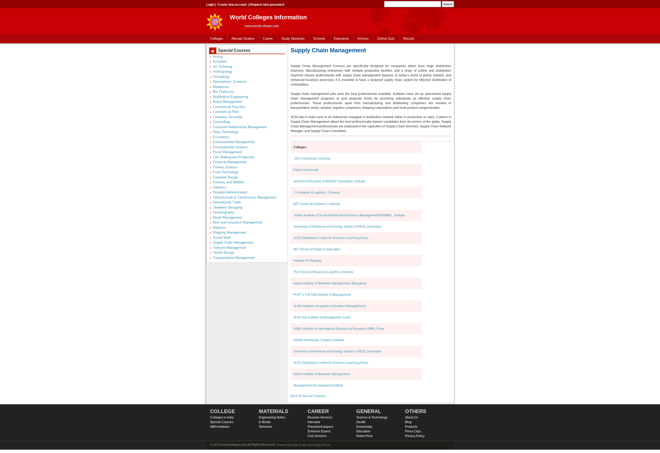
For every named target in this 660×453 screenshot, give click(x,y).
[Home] (214, 20)
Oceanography (224, 212)
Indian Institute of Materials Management (321, 374)
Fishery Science (225, 167)
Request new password (267, 4)
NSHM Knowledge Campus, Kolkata (318, 340)
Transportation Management (234, 258)
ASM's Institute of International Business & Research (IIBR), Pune (338, 329)
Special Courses (221, 422)
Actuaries (220, 61)
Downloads (364, 427)
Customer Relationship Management (240, 127)
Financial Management (230, 162)
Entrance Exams (319, 431)
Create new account (232, 4)
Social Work (222, 238)
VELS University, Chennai (311, 158)
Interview (314, 422)
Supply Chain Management (233, 242)
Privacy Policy (415, 436)
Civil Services (317, 436)
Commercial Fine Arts (229, 107)
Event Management (227, 152)
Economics (221, 137)
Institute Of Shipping (307, 260)
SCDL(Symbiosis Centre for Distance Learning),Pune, (331, 238)
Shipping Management (229, 232)
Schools (317, 39)
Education (339, 39)
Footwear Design (225, 177)
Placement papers (320, 427)
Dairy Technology (226, 132)
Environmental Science (230, 147)
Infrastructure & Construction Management (244, 197)
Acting (217, 57)
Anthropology (223, 71)
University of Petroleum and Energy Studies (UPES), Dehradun (337, 226)
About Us (411, 417)
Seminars (265, 427)
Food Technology (225, 172)
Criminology (221, 122)
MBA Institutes (220, 427)
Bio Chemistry (223, 92)
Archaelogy (221, 77)
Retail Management (227, 217)
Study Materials (291, 39)
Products (411, 427)
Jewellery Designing (228, 207)
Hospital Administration (230, 192)
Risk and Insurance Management (237, 222)
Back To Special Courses (308, 396)
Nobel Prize (364, 436)
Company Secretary (228, 117)
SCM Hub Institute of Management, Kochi (322, 317)
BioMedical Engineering (230, 97)
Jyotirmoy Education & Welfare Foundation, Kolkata (329, 181)
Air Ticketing (222, 67)
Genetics (219, 187)
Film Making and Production (234, 157)
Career (266, 39)
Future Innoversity (305, 170)
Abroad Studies (241, 39)
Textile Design (223, 252)
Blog (408, 422)
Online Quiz (386, 38)
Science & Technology (371, 417)
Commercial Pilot (225, 112)
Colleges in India (222, 417)
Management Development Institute (318, 385)
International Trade (227, 202)
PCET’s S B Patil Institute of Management (322, 294)
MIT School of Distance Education (317, 249)
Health (361, 422)
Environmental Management (234, 142)
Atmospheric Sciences (230, 82)
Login (210, 4)
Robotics (219, 227)
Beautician (221, 87)
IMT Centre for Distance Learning (316, 204)
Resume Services (320, 417)
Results (409, 38)
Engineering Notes (272, 417)
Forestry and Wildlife (228, 182)
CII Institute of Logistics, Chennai (316, 192)
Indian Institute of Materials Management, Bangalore (329, 283)
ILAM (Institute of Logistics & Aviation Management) (329, 306)
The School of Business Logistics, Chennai (323, 272)
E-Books (265, 422)
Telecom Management (229, 248)
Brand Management (227, 102)
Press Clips (413, 431)
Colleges (214, 39)
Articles (363, 38)
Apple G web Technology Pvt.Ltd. (311, 444)
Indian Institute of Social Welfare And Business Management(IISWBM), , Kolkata (349, 215)
